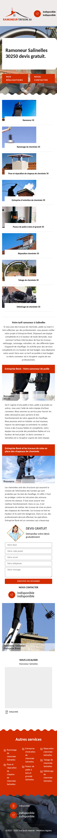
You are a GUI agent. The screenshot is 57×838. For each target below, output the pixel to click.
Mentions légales (44, 831)
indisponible (49, 12)
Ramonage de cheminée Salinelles (12, 755)
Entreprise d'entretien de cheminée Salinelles (30, 755)
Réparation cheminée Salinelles (49, 752)
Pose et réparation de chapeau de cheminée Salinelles (11, 775)
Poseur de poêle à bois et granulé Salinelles (29, 773)
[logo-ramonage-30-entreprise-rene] (14, 14)
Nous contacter (41, 78)
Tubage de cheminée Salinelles (48, 763)
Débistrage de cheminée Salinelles (48, 776)
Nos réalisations (14, 78)
